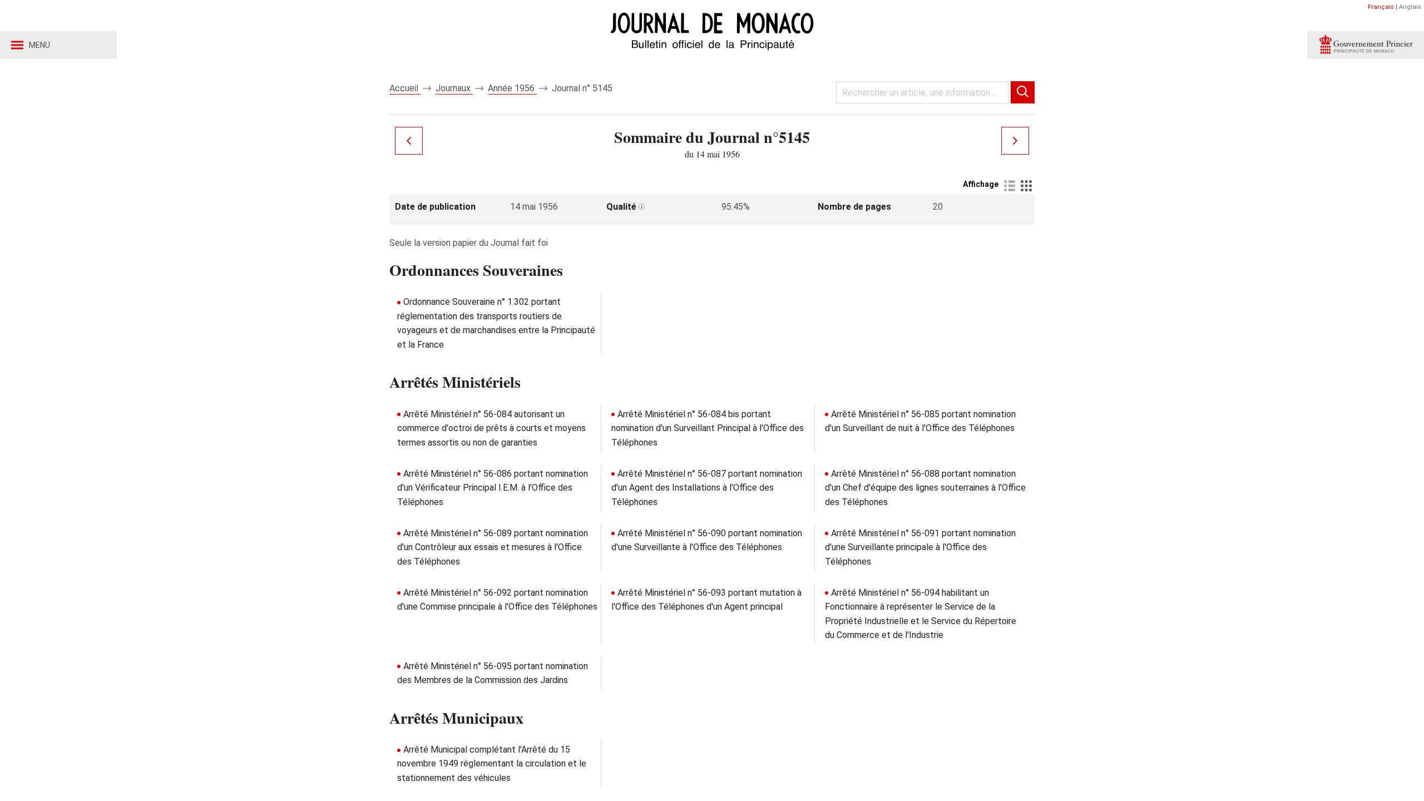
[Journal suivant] (1015, 141)
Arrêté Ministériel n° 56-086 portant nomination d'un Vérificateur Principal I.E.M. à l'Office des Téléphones (492, 487)
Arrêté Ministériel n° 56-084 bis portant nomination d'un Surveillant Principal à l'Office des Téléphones (707, 428)
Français (1381, 7)
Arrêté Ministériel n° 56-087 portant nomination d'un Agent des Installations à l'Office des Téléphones (706, 487)
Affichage (980, 184)
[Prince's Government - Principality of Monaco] (1365, 45)
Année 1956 (512, 88)
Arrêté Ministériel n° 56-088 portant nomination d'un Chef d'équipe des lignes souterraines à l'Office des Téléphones (925, 487)
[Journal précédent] (409, 141)
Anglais (1410, 7)
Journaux (454, 88)
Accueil (405, 88)
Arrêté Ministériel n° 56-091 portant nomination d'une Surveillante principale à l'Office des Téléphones (920, 547)
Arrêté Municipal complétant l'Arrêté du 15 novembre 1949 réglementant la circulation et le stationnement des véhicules (491, 763)
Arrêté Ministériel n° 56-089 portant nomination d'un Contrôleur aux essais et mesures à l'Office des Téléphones (492, 547)
